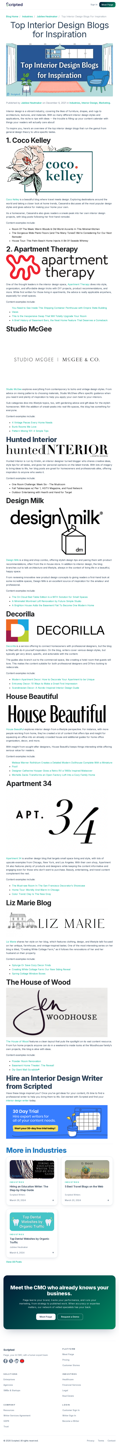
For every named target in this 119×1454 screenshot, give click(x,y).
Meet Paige (107, 4)
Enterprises (9, 1379)
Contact (112, 1440)
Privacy (90, 1440)
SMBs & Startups (11, 1390)
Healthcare (68, 1379)
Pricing (65, 1360)
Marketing (104, 102)
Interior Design (90, 102)
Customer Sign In (71, 1410)
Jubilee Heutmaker (31, 102)
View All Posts (14, 1261)
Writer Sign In (69, 1415)
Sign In (94, 4)
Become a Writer (70, 1421)
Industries (75, 102)
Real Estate (68, 1396)
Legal (65, 1390)
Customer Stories (71, 1365)
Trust (6, 1426)
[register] (57, 1122)
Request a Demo (70, 1316)
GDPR (6, 1421)
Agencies (8, 1385)
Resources (8, 1410)
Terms (101, 1440)
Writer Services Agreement (16, 1415)
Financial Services (71, 1385)
